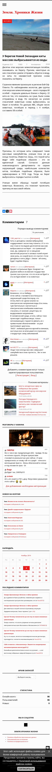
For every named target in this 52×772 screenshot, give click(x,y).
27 (26, 580)
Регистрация (23, 375)
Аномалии (36, 64)
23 (46, 576)
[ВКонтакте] (3, 211)
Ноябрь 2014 (26, 555)
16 (46, 572)
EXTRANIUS (42, 625)
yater (21, 512)
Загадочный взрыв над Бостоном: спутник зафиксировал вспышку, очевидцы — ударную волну (33, 414)
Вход (33, 375)
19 (20, 576)
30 (46, 580)
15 (40, 572)
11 (13, 572)
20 (26, 576)
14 (33, 572)
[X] (7, 211)
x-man (22, 504)
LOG (21, 520)
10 (6, 572)
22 (40, 576)
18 (13, 576)
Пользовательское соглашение (17, 739)
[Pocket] (10, 211)
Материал (35, 238)
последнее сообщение (11, 504)
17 (6, 576)
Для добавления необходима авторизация (26, 486)
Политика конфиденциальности (17, 741)
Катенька (23, 537)
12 (20, 572)
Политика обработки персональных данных (21, 737)
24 (6, 580)
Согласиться (26, 769)
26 (20, 580)
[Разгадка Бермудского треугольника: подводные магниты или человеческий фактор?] (10, 408)
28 (33, 580)
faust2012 (41, 600)
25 (13, 580)
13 (26, 572)
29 (40, 580)
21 (33, 576)
